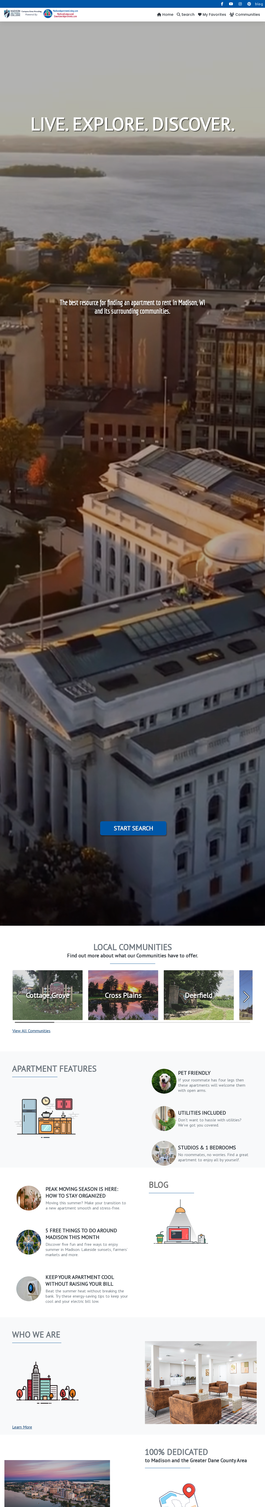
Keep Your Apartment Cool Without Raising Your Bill (80, 1280)
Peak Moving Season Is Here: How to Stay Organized (82, 1192)
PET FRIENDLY (194, 1073)
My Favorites (214, 14)
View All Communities (31, 1030)
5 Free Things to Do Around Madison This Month (81, 1234)
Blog (158, 1184)
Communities (247, 14)
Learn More (22, 1427)
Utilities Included (202, 1112)
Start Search (133, 828)
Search (187, 14)
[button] (246, 997)
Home (167, 14)
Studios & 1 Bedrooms (207, 1147)
